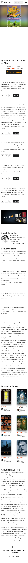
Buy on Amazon (15, 72)
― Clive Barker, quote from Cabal (10, 376)
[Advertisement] (14, 44)
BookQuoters (8, 2)
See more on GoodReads (17, 243)
